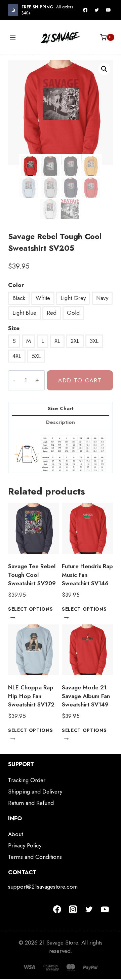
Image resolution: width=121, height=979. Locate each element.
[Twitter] (97, 10)
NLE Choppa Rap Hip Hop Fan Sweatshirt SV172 (31, 695)
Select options (30, 609)
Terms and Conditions (35, 857)
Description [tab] (60, 422)
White (43, 298)
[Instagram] (73, 909)
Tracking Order (26, 780)
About (15, 834)
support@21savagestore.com (43, 887)
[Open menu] (13, 37)
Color (16, 285)
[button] (104, 69)
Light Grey (73, 298)
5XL (36, 356)
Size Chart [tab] (61, 408)
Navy (102, 298)
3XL (94, 341)
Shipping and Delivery (35, 791)
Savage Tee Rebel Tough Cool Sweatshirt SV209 (32, 574)
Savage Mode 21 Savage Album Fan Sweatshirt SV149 (86, 695)
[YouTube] (108, 10)
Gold (73, 313)
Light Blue (24, 313)
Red (51, 313)
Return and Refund (31, 803)
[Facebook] (85, 10)
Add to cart (80, 380)
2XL (75, 341)
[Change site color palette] (13, 10)
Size (13, 328)
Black (18, 298)
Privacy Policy (24, 845)
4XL (16, 356)
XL (57, 341)
